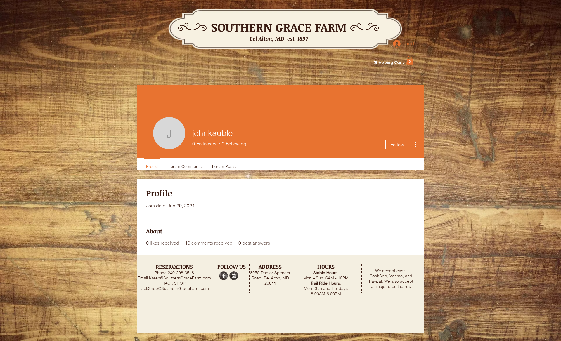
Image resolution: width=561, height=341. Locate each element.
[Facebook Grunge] (223, 275)
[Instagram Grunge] (233, 275)
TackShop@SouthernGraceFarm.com (174, 288)
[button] (409, 60)
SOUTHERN (241, 27)
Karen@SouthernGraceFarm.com (180, 278)
